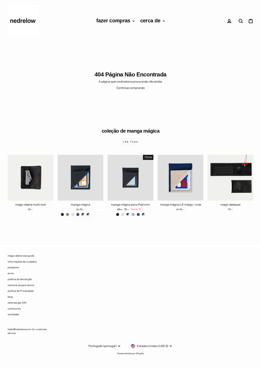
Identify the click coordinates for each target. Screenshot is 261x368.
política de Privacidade (21, 290)
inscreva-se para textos (21, 285)
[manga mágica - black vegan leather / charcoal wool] (83, 219)
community (14, 308)
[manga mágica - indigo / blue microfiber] (73, 219)
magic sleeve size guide (21, 255)
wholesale (13, 314)
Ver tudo (130, 141)
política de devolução (20, 279)
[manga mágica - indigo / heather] (83, 214)
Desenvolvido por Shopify (130, 353)
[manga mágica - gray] (67, 214)
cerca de (151, 21)
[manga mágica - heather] (73, 214)
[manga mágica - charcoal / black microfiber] (98, 214)
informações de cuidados (22, 261)
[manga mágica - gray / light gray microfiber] (78, 219)
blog (10, 296)
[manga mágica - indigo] (78, 214)
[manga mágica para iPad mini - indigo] (138, 214)
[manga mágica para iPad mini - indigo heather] (128, 214)
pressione (13, 267)
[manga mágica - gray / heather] (93, 214)
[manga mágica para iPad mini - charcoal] (117, 214)
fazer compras (114, 21)
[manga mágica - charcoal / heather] (88, 214)
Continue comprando (130, 88)
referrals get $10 (17, 302)
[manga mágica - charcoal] (62, 214)
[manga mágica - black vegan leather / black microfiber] (88, 219)
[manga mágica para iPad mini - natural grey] (133, 214)
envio (11, 273)
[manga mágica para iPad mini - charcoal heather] (143, 214)
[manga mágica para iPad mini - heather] (123, 214)
